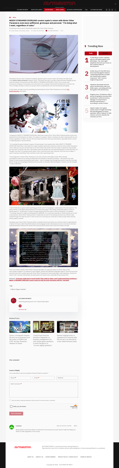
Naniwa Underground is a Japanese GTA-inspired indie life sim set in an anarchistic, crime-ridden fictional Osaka (67, 338)
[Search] (115, 10)
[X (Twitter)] (106, 9)
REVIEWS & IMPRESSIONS (74, 10)
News (27, 31)
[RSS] (112, 9)
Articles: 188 (22, 309)
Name (13, 378)
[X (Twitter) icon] (20, 306)
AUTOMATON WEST (22, 10)
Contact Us (39, 457)
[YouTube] (109, 9)
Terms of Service (86, 457)
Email (36, 378)
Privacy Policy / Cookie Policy (68, 457)
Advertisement (50, 457)
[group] (98, 88)
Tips (86, 10)
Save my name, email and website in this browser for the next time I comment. (33, 400)
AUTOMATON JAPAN (96, 10)
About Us (30, 457)
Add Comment (16, 384)
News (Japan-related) (18, 289)
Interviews (22, 31)
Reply (75, 426)
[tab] (91, 53)
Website (60, 378)
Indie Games (15, 31)
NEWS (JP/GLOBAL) (36, 10)
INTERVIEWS (49, 10)
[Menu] (115, 4)
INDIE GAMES (60, 10)
